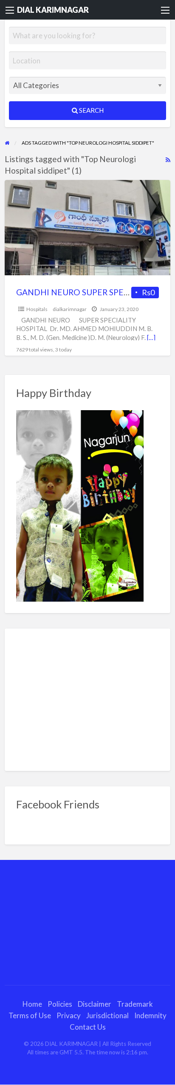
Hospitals (37, 309)
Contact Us (88, 1026)
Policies (60, 1003)
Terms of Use (29, 1015)
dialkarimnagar (70, 309)
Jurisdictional (107, 1015)
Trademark (135, 1003)
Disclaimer (94, 1003)
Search (91, 110)
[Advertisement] (87, 699)
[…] (151, 337)
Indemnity (150, 1015)
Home (32, 1003)
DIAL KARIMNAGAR (53, 9)
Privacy (68, 1015)
